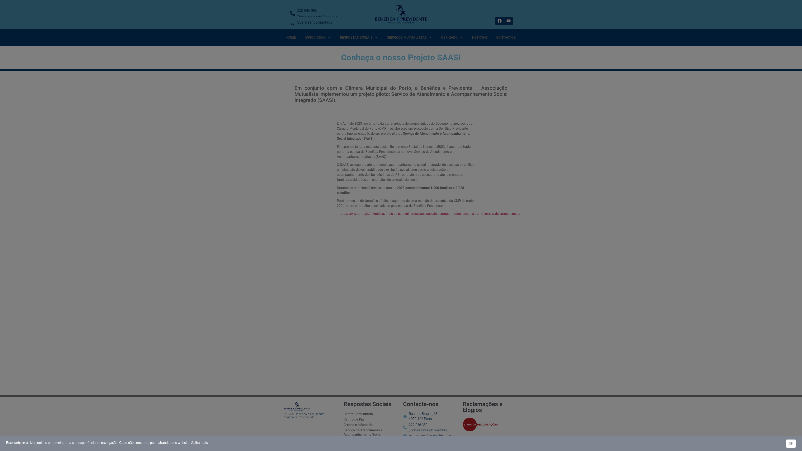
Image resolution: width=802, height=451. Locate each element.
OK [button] (791, 443)
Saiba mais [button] (199, 443)
